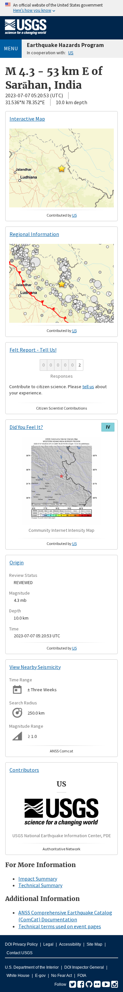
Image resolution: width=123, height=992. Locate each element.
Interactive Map (27, 118)
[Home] (26, 36)
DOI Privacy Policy (21, 944)
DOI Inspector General (84, 967)
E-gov (40, 975)
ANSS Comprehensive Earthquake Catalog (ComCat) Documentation (65, 916)
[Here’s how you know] (61, 8)
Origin (17, 562)
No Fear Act (61, 975)
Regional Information (34, 234)
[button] (62, 168)
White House (18, 975)
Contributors (24, 770)
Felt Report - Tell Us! (33, 349)
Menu (11, 48)
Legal (48, 944)
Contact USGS (19, 953)
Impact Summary (37, 878)
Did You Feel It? (26, 427)
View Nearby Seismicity (35, 667)
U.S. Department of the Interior (32, 967)
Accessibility (70, 944)
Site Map (94, 944)
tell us (88, 387)
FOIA (81, 975)
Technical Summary (40, 885)
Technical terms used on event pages (59, 926)
